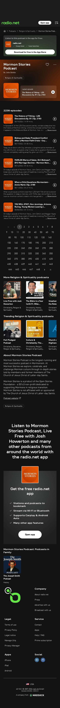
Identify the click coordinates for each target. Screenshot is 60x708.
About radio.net (41, 595)
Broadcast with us (43, 610)
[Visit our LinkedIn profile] (37, 659)
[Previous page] (14, 227)
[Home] (4, 31)
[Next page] (44, 269)
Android (8, 671)
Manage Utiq (10, 641)
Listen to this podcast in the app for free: (24, 38)
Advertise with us (42, 605)
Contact (38, 625)
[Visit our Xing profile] (43, 659)
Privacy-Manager (12, 646)
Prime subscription (43, 641)
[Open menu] (56, 22)
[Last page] (50, 269)
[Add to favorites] (47, 64)
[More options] (55, 64)
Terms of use (10, 625)
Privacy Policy (11, 630)
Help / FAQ (39, 635)
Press (37, 600)
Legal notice (10, 635)
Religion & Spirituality (13, 78)
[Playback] (53, 92)
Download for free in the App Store (30, 52)
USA (32, 684)
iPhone (8, 660)
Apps (37, 630)
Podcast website (10, 398)
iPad (7, 666)
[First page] (8, 227)
